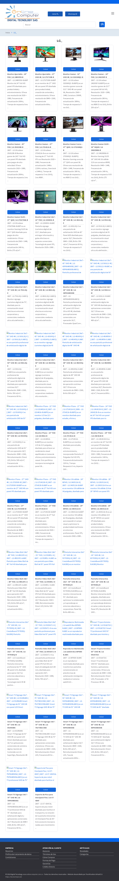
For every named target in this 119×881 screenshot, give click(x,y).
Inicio (7, 32)
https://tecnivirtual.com (13, 877)
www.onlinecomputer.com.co (33, 874)
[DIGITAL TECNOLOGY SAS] (22, 13)
